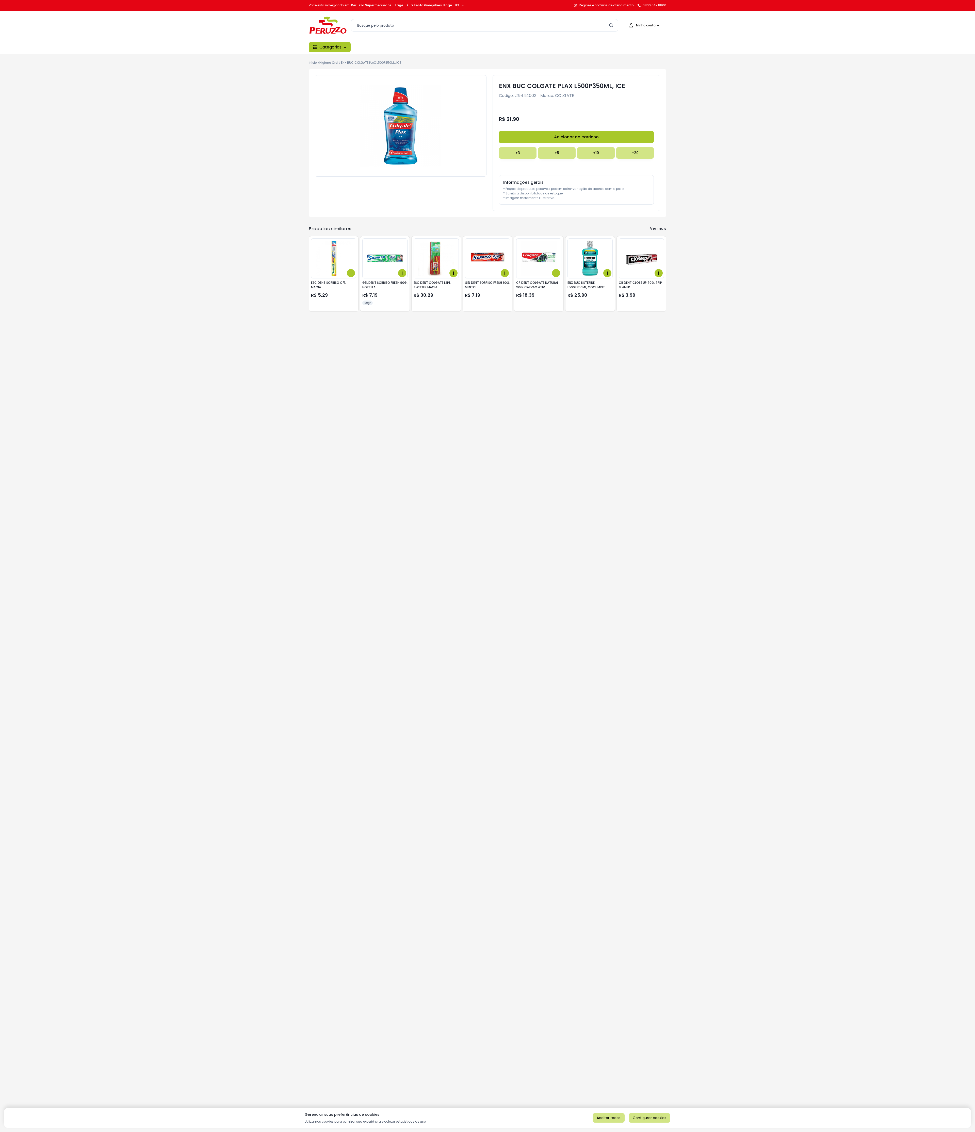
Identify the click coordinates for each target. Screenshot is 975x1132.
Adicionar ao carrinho (576, 137)
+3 (517, 152)
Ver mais (658, 228)
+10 (596, 152)
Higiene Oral (328, 62)
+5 (557, 152)
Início (313, 62)
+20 (635, 152)
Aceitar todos (609, 1117)
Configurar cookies (649, 1117)
